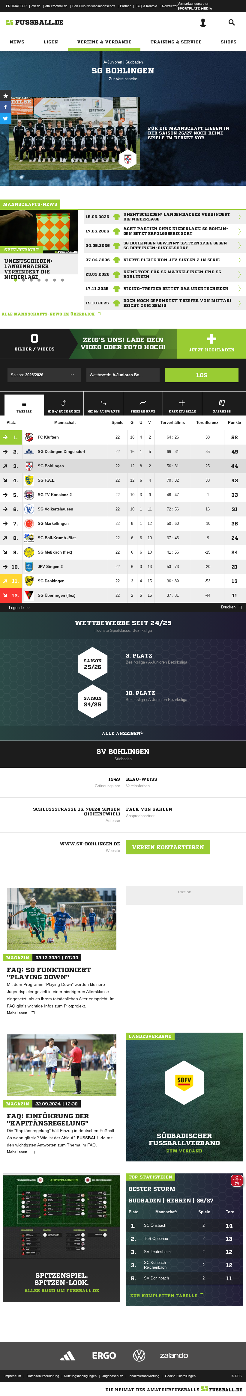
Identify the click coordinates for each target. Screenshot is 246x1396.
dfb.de (36, 6)
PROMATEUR (16, 6)
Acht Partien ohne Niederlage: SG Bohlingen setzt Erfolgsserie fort (175, 231)
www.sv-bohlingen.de (90, 844)
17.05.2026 (97, 231)
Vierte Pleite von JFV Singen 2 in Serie (171, 260)
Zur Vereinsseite (123, 79)
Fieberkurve (142, 411)
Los (201, 375)
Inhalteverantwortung (144, 1376)
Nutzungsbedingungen (80, 1376)
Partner (125, 6)
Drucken (228, 607)
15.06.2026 (97, 217)
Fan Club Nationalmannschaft (93, 6)
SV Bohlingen (123, 751)
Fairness (222, 411)
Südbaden (134, 62)
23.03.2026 (98, 274)
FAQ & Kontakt (146, 6)
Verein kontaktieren (168, 847)
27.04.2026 (98, 260)
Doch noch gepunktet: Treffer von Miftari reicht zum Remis (177, 303)
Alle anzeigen (121, 733)
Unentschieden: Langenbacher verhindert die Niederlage (28, 263)
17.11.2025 (97, 289)
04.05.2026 (98, 245)
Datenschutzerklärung (43, 1376)
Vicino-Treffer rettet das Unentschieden (176, 289)
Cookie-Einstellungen (180, 1376)
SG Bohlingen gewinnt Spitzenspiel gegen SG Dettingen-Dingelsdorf (175, 245)
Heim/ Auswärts (103, 411)
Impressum (12, 1376)
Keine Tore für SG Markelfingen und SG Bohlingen (172, 274)
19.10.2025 (97, 303)
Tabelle (24, 411)
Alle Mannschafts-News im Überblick (48, 314)
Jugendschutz (112, 1376)
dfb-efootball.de (56, 6)
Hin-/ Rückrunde (63, 411)
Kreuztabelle (182, 411)
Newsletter (170, 6)
